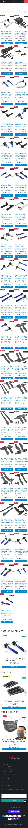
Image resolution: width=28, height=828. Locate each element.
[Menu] (0, 1)
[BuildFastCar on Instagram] (14, 807)
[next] (25, 652)
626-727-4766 (9, 768)
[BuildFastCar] (14, 1)
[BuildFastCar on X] (19, 807)
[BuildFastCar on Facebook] (11, 807)
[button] (25, 12)
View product (7, 226)
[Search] (22, 1)
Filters (18, 12)
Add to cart (7, 43)
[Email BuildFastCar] (8, 807)
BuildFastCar (11, 824)
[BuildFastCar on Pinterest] (16, 807)
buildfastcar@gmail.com (11, 769)
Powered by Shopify (18, 824)
